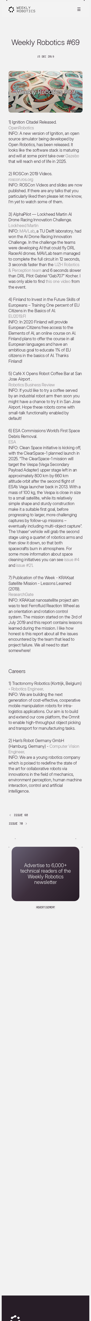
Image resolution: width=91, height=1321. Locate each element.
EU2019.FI (17, 316)
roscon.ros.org (20, 179)
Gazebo (72, 155)
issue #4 (71, 559)
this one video (58, 281)
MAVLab (27, 231)
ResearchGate (21, 594)
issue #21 (24, 565)
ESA (12, 442)
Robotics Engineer (27, 689)
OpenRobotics (21, 127)
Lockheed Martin (23, 225)
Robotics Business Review (31, 384)
